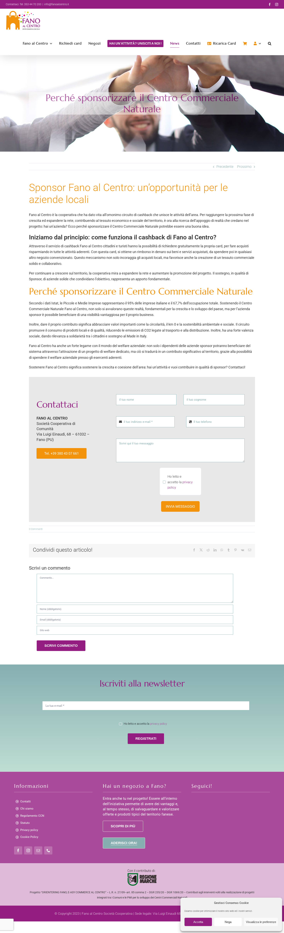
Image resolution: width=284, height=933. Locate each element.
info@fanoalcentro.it (56, 4)
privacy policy (158, 723)
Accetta (198, 922)
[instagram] (28, 850)
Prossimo (244, 167)
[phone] (48, 850)
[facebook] (18, 850)
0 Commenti (36, 529)
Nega (228, 922)
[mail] (38, 850)
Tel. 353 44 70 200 (30, 4)
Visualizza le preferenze (261, 922)
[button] (269, 43)
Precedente (224, 167)
